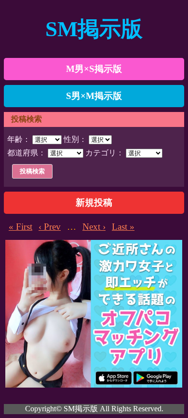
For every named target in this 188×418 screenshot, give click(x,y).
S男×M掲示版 (94, 96)
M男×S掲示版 (94, 69)
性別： (75, 139)
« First (20, 227)
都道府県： (26, 153)
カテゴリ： (104, 153)
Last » (123, 227)
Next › (94, 227)
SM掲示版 (94, 29)
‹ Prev (50, 227)
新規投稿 (94, 202)
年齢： (18, 139)
